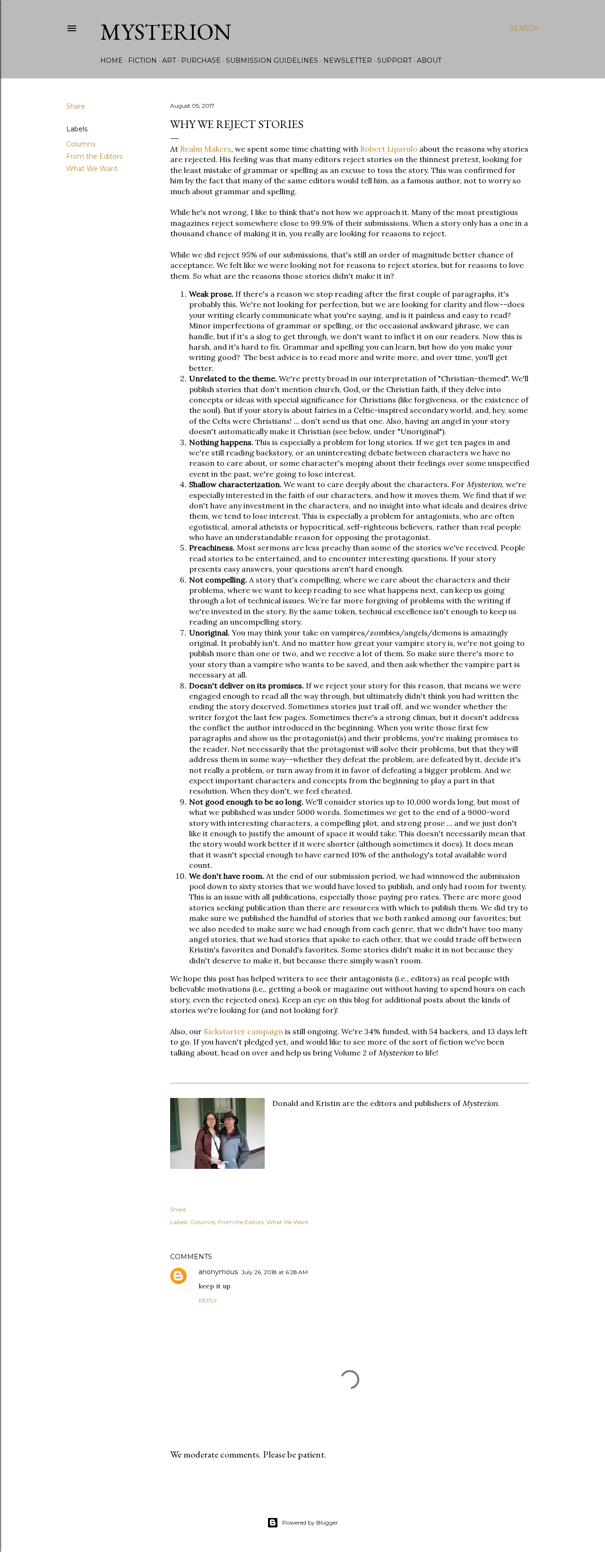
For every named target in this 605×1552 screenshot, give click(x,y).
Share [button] (75, 106)
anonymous (218, 1272)
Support (394, 60)
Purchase (201, 60)
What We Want (92, 168)
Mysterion (166, 31)
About (429, 60)
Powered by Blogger (310, 1522)
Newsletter (347, 60)
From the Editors (94, 156)
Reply (208, 1300)
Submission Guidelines (272, 60)
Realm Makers (205, 149)
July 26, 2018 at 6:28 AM (275, 1272)
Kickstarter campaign (243, 1031)
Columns (80, 144)
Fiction (142, 60)
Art (169, 60)
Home (111, 60)
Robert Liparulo (388, 149)
